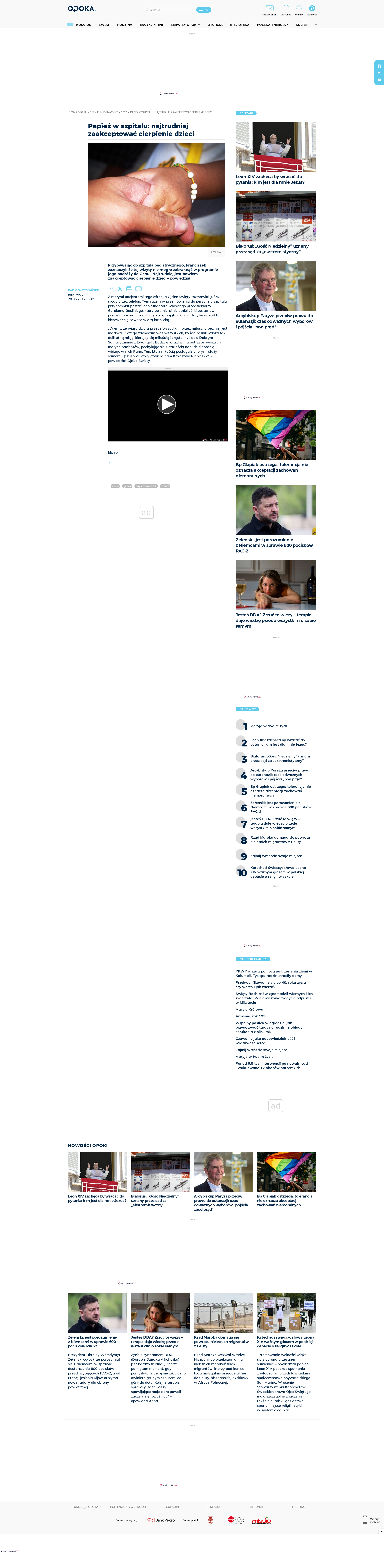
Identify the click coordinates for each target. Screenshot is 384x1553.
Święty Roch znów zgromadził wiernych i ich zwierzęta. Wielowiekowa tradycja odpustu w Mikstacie (274, 998)
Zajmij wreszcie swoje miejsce (261, 1049)
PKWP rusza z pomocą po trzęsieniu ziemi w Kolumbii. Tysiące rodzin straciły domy (274, 973)
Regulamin (170, 1507)
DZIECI (115, 486)
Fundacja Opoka (85, 1507)
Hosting (298, 1507)
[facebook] (379, 66)
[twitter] (379, 73)
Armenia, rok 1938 (252, 1016)
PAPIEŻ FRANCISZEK (146, 486)
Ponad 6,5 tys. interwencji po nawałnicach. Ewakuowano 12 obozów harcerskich (273, 1065)
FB (112, 289)
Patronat (256, 1507)
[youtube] (379, 80)
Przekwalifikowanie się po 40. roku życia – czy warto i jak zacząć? (272, 984)
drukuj (130, 289)
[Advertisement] (192, 64)
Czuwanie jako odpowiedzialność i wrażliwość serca (265, 1040)
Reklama (213, 1507)
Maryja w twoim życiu (255, 1056)
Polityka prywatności (128, 1507)
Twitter (120, 289)
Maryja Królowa (249, 1009)
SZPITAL (165, 486)
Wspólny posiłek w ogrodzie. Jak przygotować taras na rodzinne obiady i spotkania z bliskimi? (270, 1027)
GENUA (127, 486)
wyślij (139, 289)
